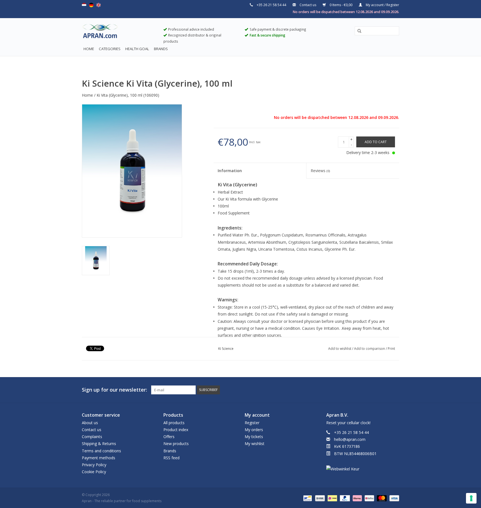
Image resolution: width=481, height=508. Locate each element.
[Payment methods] (307, 497)
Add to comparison (370, 348)
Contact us (308, 5)
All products (174, 422)
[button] (357, 31)
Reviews (320, 170)
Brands (161, 48)
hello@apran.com (349, 439)
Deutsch (91, 5)
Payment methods (98, 457)
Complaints (92, 436)
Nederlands (84, 5)
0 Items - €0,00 (341, 5)
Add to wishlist (340, 348)
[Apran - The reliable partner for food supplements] (118, 32)
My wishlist (254, 443)
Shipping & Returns (99, 443)
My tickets (254, 436)
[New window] (384, 389)
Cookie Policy (94, 471)
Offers (169, 436)
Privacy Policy (94, 464)
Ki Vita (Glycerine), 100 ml (119, 95)
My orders (254, 429)
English (98, 5)
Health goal (137, 48)
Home (89, 48)
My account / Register (382, 5)
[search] (377, 30)
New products (176, 443)
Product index (175, 429)
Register (252, 422)
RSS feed (171, 457)
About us (90, 422)
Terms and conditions (101, 450)
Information (230, 170)
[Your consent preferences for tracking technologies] (471, 498)
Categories (110, 48)
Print (391, 348)
